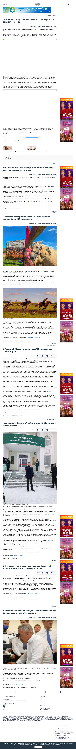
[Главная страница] (37, 4)
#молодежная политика (17, 415)
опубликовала (42, 668)
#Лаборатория (6, 415)
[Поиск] (65, 4)
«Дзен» (15, 140)
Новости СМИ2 (7, 157)
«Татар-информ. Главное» (32, 137)
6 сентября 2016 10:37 (52, 15)
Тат (9, 4)
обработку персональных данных (26, 744)
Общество (54, 14)
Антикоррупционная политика (61, 728)
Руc (4, 4)
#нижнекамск (15, 558)
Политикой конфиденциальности (55, 744)
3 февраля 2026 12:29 (52, 562)
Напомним (5, 198)
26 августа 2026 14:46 (52, 212)
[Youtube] (60, 692)
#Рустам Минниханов (22, 687)
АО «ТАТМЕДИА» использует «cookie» (62, 730)
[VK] (15, 692)
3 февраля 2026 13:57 (52, 419)
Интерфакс (38, 192)
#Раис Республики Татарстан (9, 687)
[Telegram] (30, 692)
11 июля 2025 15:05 (53, 606)
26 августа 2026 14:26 (52, 345)
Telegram (20, 140)
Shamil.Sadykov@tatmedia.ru (60, 738)
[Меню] (72, 4)
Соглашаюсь (38, 746)
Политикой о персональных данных (41, 744)
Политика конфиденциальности (61, 735)
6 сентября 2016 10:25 (52, 163)
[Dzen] (45, 692)
